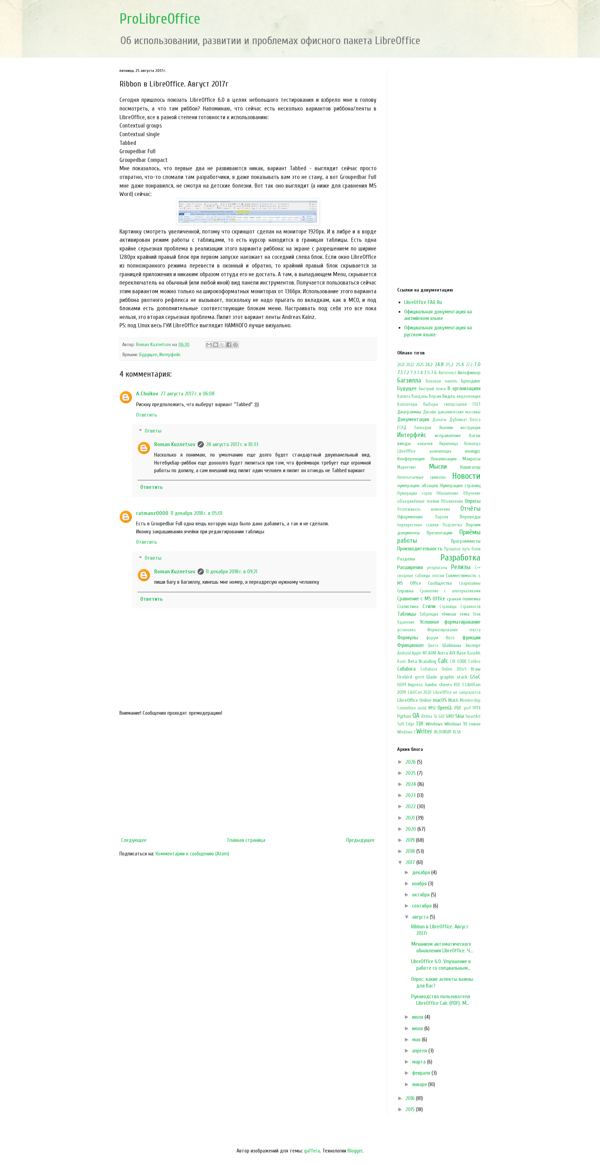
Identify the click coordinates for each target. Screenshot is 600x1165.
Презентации (439, 533)
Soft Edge (405, 724)
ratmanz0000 (152, 513)
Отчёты (470, 508)
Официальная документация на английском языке (438, 315)
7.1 (399, 372)
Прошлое (452, 549)
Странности (470, 606)
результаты (437, 567)
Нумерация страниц (460, 486)
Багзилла (409, 380)
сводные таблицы (413, 575)
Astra (443, 653)
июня (418, 1028)
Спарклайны (470, 583)
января (420, 1084)
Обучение (472, 493)
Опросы (473, 501)
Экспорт (473, 645)
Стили (429, 606)
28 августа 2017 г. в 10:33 (232, 444)
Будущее (148, 355)
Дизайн (429, 412)
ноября (420, 883)
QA (415, 716)
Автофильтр (469, 373)
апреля (420, 1051)
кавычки (425, 443)
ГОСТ (477, 404)
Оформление (410, 517)
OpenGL (445, 708)
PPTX (477, 708)
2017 (411, 862)
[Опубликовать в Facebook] (228, 344)
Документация (413, 419)
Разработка (460, 557)
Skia (459, 716)
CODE (462, 661)
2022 (410, 364)
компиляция (440, 451)
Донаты (439, 419)
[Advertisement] (247, 776)
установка (406, 629)
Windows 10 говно (462, 724)
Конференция (411, 459)
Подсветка (452, 525)
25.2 (449, 365)
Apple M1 (419, 653)
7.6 (434, 373)
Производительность (419, 548)
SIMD (449, 716)
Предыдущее (360, 840)
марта (419, 1062)
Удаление (406, 622)
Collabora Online (436, 669)
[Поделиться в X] (222, 344)
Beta (412, 661)
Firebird (404, 677)
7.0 (477, 364)
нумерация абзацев (417, 486)
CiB (453, 661)
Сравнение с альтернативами (450, 591)
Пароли (441, 517)
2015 (411, 1109)
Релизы (460, 567)
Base (461, 653)
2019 (411, 840)
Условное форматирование (450, 622)
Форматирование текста (454, 629)
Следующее (134, 840)
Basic (401, 661)
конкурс (473, 451)
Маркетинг (406, 467)
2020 (411, 829)
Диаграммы (409, 412)
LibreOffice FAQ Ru (423, 302)
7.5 (427, 373)
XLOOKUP (442, 732)
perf (467, 708)
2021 (401, 364)
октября (421, 895)
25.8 (460, 365)
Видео (448, 396)
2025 (420, 364)
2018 (411, 851)
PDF (458, 708)
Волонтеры (407, 404)
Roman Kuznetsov (174, 444)
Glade (431, 677)
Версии (435, 396)
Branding (427, 661)
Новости (466, 476)
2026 (411, 762)
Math (453, 700)
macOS (440, 700)
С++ (478, 567)
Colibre (474, 661)
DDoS (461, 669)
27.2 (469, 364)
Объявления (452, 501)
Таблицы (406, 614)
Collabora (406, 669)
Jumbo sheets (438, 685)
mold (422, 708)
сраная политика (464, 599)
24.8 (439, 364)
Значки (446, 427)
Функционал (410, 645)
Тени (477, 614)
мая (417, 1039)
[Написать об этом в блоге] (215, 344)
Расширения (410, 567)
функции (471, 637)
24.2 (429, 365)
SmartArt (473, 716)
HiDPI (401, 684)
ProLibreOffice (159, 18)
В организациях (464, 388)
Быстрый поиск (432, 388)
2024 (411, 784)
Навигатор (470, 467)
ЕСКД (402, 427)
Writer (424, 731)
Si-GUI (439, 716)
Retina (426, 716)
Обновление (447, 493)
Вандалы (419, 396)
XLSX (457, 732)
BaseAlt (474, 653)
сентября (422, 906)
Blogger (355, 1151)
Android (404, 653)
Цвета (433, 645)
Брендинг (471, 381)
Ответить (146, 415)
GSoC (475, 677)
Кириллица (448, 443)
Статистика (407, 606)
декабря (421, 872)
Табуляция (429, 614)
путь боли (471, 549)
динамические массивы (459, 412)
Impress (415, 685)
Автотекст (448, 372)
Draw (476, 669)
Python (404, 716)
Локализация (444, 459)
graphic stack (454, 677)
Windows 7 (406, 732)
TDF (420, 724)
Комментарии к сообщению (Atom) (192, 854)
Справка (405, 591)
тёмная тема (455, 614)
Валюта (403, 396)
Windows (434, 724)
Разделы (406, 559)
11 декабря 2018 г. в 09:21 (231, 571)
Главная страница (246, 840)
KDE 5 (459, 684)
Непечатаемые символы (421, 477)
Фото (450, 637)
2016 (411, 1098)
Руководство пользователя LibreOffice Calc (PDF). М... (440, 999)
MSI (431, 708)
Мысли (438, 466)
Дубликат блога (465, 419)
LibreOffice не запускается (457, 692)
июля (418, 1017)
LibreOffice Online (414, 700)
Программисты (466, 541)
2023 (411, 795)
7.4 (420, 373)
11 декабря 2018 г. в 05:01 (196, 513)
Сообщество (440, 583)
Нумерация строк (414, 493)
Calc (443, 661)
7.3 (413, 373)
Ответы (153, 431)
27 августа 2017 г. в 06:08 (187, 394)
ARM (432, 653)
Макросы (471, 459)
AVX (452, 653)
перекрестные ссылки (418, 525)
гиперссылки (455, 404)
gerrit (419, 677)
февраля (422, 1073)
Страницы (448, 606)
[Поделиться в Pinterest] (235, 344)
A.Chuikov (147, 394)
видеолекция (469, 396)
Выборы (430, 404)
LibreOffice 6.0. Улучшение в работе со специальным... (441, 964)
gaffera (312, 1151)
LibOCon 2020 (420, 692)
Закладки (422, 427)
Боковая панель (441, 381)
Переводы (470, 517)
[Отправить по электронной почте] (209, 344)
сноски (438, 575)
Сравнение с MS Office (421, 599)
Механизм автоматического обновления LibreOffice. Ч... (442, 947)
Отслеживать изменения (423, 509)
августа (421, 917)
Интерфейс (170, 355)
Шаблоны (451, 645)
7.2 (406, 373)
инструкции (470, 427)
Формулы (407, 637)
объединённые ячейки (418, 501)
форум (432, 637)
